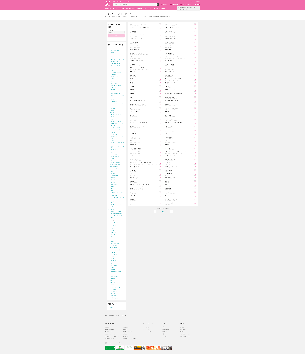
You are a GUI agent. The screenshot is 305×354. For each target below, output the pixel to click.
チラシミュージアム (147, 331)
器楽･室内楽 (113, 261)
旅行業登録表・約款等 (109, 338)
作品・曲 (113, 252)
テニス (112, 237)
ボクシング (113, 232)
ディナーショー (114, 154)
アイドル (113, 68)
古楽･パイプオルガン (116, 274)
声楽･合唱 (113, 269)
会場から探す (175, 4)
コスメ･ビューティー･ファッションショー (117, 137)
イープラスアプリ (146, 327)
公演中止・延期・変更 (127, 331)
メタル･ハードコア (115, 87)
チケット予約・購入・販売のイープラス (121, 1)
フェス (112, 52)
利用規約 (107, 327)
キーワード (110, 30)
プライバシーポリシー (109, 331)
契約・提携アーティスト (185, 334)
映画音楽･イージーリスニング (117, 90)
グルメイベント (114, 117)
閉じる (199, 7)
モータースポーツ (115, 245)
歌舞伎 (112, 186)
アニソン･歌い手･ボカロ (116, 72)
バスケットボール (115, 243)
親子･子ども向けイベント (117, 123)
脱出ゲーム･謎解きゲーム (117, 114)
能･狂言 (112, 188)
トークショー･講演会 (116, 128)
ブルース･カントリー (115, 99)
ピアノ (112, 263)
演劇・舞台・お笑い (131, 8)
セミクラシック (114, 276)
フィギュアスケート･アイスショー (117, 223)
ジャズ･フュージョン (115, 76)
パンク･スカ (114, 81)
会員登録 (198, 1)
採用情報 (182, 331)
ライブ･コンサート (114, 50)
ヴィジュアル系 (114, 61)
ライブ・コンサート (109, 8)
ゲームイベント (114, 134)
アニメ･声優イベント (116, 132)
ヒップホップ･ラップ (116, 83)
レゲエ (112, 79)
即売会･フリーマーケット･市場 (117, 159)
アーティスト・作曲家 (116, 250)
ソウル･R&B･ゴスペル (116, 85)
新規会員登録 (126, 327)
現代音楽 (113, 278)
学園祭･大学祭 (114, 140)
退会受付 (125, 329)
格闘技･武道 (113, 226)
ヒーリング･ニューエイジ (117, 106)
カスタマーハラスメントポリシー (130, 338)
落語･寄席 (113, 182)
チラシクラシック (146, 329)
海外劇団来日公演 (115, 207)
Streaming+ (162, 8)
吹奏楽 (112, 267)
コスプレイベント (115, 156)
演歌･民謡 (113, 108)
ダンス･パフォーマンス (116, 204)
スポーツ (117, 8)
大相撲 (112, 230)
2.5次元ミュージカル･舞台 (117, 193)
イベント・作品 (114, 175)
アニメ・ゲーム (151, 8)
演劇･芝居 (113, 177)
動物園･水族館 (114, 150)
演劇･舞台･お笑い (114, 166)
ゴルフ (112, 241)
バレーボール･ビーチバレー (117, 234)
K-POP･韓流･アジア (115, 63)
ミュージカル (114, 180)
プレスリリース (183, 329)
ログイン (192, 1)
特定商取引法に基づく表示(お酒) (112, 336)
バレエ (112, 258)
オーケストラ (114, 254)
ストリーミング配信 (115, 162)
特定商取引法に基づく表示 (110, 334)
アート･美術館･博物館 (115, 164)
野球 (112, 218)
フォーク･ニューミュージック (117, 96)
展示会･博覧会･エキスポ (116, 121)
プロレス (113, 228)
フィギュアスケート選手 (116, 213)
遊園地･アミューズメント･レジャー (117, 146)
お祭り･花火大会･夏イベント (117, 130)
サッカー (112, 307)
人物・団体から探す (186, 4)
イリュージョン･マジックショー (117, 201)
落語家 (112, 171)
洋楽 (112, 57)
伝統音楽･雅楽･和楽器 (116, 272)
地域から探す (165, 4)
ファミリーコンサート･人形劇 (117, 198)
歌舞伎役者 (113, 173)
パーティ (113, 152)
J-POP (112, 55)
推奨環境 (125, 334)
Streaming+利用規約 (109, 329)
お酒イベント (114, 119)
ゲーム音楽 (113, 74)
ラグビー (113, 239)
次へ (171, 211)
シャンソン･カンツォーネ (117, 103)
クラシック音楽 (113, 247)
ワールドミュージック (116, 93)
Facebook (166, 329)
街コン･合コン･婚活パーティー (117, 143)
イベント (123, 8)
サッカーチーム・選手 (116, 211)
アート (144, 8)
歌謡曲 (112, 110)
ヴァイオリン (114, 265)
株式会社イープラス (184, 327)
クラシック (139, 8)
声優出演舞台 (114, 195)
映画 (157, 8)
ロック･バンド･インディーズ (117, 59)
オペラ (112, 256)
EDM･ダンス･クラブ (115, 65)
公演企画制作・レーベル (185, 336)
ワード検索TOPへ (120, 39)
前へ (155, 211)
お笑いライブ (114, 184)
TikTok (165, 336)
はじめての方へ (126, 336)
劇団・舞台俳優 (114, 169)
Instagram (166, 334)
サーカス (113, 125)
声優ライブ (113, 70)
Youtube (166, 331)
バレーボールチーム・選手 (117, 215)
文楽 (112, 190)
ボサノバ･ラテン (115, 101)
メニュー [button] (197, 4)
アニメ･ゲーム (113, 282)
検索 (116, 36)
